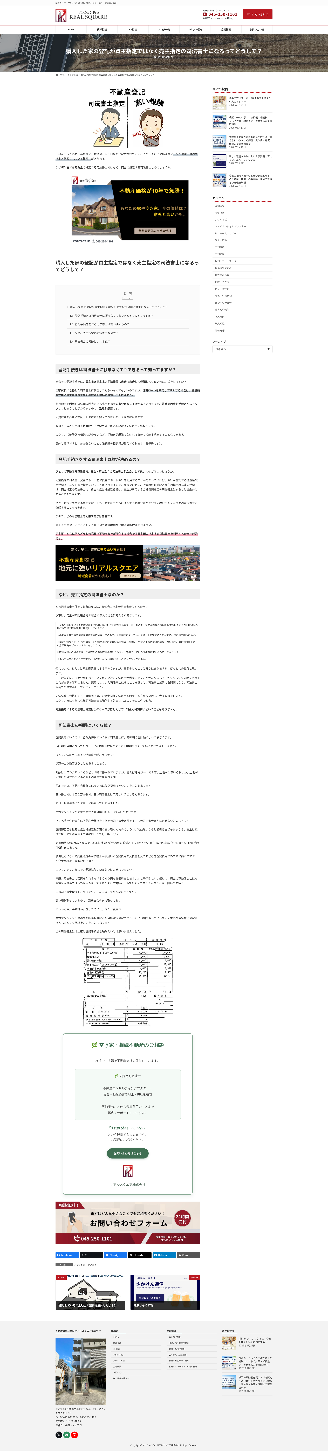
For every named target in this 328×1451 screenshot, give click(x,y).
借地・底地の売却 (177, 1348)
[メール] (66, 1435)
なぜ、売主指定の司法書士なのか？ (94, 333)
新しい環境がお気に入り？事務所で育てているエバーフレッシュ (250, 158)
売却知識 (219, 254)
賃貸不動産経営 (223, 302)
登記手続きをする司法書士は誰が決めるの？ (99, 324)
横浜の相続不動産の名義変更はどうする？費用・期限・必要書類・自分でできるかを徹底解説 (250, 179)
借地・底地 (221, 240)
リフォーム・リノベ (225, 233)
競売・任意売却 (223, 295)
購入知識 (92, 1264)
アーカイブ (219, 341)
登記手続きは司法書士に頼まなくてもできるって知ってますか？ (111, 316)
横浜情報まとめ (223, 268)
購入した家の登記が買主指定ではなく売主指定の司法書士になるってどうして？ (117, 307)
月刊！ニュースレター (227, 261)
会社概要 (117, 1366)
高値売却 (219, 330)
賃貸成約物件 (222, 309)
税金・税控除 (222, 288)
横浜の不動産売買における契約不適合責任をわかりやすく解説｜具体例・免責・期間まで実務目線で (250, 140)
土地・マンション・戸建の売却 (183, 1366)
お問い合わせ (260, 14)
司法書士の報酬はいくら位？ (90, 341)
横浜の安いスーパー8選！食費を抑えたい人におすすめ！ (250, 99)
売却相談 (117, 1342)
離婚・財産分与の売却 (179, 1360)
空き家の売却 (175, 1336)
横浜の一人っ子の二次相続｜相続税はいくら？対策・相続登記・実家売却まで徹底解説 (250, 121)
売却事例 (219, 247)
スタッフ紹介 (119, 1360)
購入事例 (219, 316)
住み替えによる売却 (178, 1354)
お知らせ (219, 205)
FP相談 (116, 1348)
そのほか (219, 212)
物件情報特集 (222, 275)
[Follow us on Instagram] (74, 1435)
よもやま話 (79, 1264)
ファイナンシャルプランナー (230, 226)
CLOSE (127, 298)
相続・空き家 (222, 282)
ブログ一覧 (118, 1354)
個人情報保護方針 (121, 1378)
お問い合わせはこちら (128, 1153)
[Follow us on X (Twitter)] (59, 1435)
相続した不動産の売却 (179, 1342)
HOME (116, 1336)
